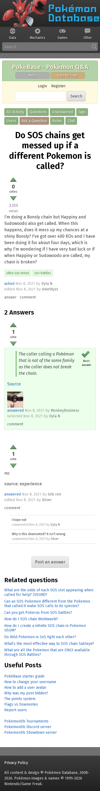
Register (58, 86)
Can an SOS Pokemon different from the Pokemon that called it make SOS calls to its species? (47, 603)
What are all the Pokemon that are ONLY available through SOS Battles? (47, 652)
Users (11, 121)
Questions (38, 112)
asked (9, 283)
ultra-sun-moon (17, 273)
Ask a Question (34, 121)
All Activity (15, 112)
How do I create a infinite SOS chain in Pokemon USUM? (45, 628)
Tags (82, 112)
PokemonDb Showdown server (30, 732)
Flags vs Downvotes (21, 704)
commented (20, 525)
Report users (15, 710)
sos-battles (42, 273)
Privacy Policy (16, 762)
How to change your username (30, 682)
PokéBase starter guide (24, 676)
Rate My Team (68, 75)
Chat (71, 121)
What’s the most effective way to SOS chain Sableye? (49, 643)
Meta (32, 75)
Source (14, 384)
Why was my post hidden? (26, 693)
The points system (19, 699)
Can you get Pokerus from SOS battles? (38, 612)
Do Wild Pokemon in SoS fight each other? (40, 637)
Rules (57, 121)
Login (42, 86)
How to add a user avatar (25, 687)
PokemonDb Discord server (27, 727)
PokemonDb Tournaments (26, 721)
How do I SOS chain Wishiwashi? (31, 619)
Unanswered (62, 112)
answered (15, 410)
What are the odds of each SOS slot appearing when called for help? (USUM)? (48, 592)
